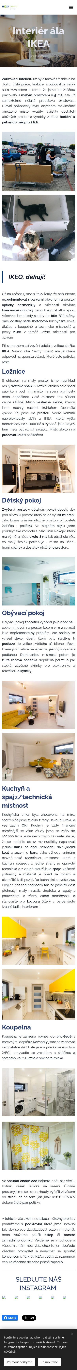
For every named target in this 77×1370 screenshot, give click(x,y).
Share (12, 1317)
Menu (71, 7)
